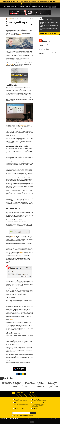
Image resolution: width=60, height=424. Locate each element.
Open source (35, 408)
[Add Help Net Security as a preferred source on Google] (32, 19)
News (5, 6)
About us (53, 418)
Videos (16, 6)
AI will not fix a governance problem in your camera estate (30, 384)
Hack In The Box (10, 64)
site (20, 34)
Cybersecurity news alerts (39, 403)
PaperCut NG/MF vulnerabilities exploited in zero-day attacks (18, 384)
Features (8, 6)
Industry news (28, 6)
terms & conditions (29, 415)
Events (42, 6)
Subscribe (33, 413)
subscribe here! (53, 1)
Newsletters (46, 6)
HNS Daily (17, 399)
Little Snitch (8, 340)
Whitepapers (37, 6)
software (28, 362)
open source (22, 362)
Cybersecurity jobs (19, 408)
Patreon (11, 319)
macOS (17, 362)
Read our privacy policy (47, 418)
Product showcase (21, 6)
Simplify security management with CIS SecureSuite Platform (48, 48)
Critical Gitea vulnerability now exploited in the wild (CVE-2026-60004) (41, 384)
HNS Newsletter (36, 399)
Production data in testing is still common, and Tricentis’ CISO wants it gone (53, 385)
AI (13, 6)
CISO (12, 6)
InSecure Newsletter (19, 403)
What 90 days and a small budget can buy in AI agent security (7, 384)
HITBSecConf (12, 362)
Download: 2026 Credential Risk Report (48, 33)
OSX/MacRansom (22, 125)
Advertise (57, 418)
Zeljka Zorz (10, 18)
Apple (7, 362)
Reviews (33, 6)
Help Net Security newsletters (9, 1)
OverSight (13, 236)
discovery (21, 252)
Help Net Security (36, 418)
